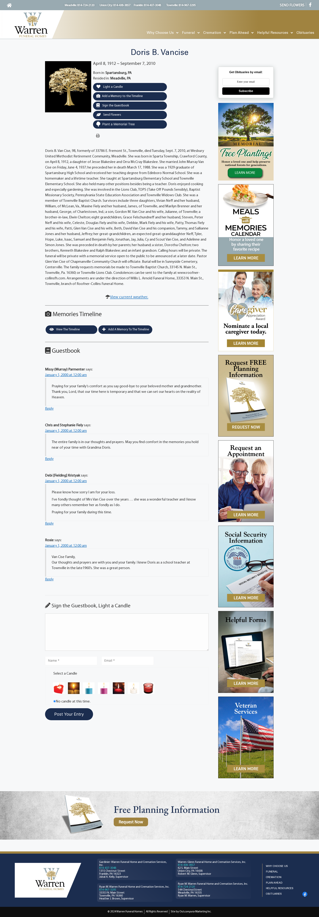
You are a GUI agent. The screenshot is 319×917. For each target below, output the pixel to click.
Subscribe (246, 91)
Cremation (212, 33)
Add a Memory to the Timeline (122, 96)
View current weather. (129, 297)
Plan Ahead (239, 33)
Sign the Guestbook (115, 105)
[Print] (98, 136)
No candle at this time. (73, 701)
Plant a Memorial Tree (118, 124)
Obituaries (305, 33)
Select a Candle (65, 674)
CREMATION (273, 877)
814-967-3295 (107, 889)
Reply (49, 409)
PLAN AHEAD (274, 883)
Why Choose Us (160, 33)
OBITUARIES (274, 894)
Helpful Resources (272, 33)
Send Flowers (111, 114)
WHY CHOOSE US (277, 866)
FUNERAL (272, 872)
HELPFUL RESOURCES (279, 888)
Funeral (188, 33)
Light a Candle (112, 87)
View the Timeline (68, 329)
